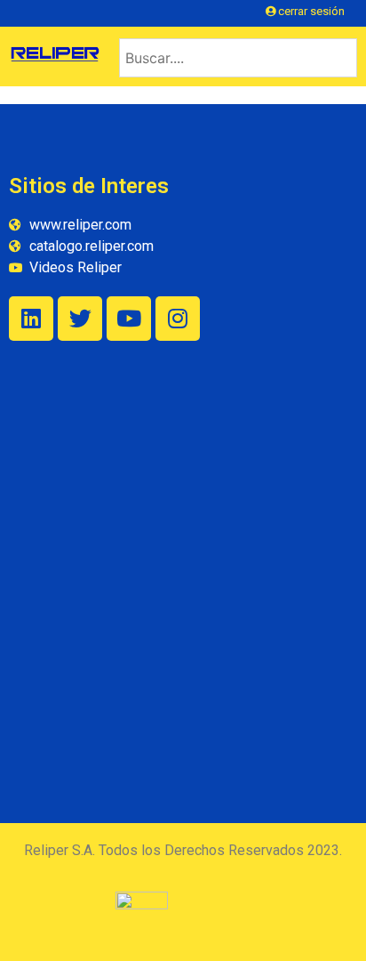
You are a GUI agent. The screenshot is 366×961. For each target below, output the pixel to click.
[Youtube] (129, 318)
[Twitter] (80, 318)
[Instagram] (177, 318)
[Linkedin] (31, 318)
